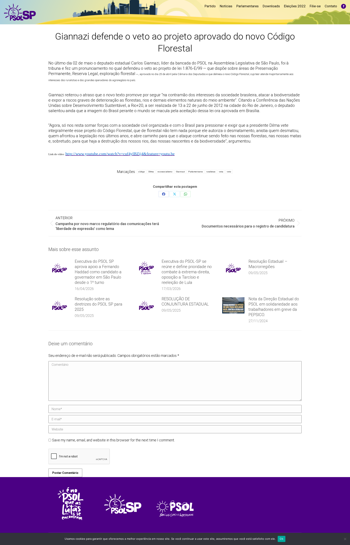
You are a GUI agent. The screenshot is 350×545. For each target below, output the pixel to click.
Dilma (151, 172)
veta (221, 172)
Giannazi (180, 172)
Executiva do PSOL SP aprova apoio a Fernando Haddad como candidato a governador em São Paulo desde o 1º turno (98, 272)
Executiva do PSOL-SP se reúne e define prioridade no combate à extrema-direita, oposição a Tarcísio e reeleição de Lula (187, 272)
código (141, 172)
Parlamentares (195, 172)
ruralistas (210, 172)
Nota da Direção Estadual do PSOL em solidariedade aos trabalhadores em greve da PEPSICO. (274, 306)
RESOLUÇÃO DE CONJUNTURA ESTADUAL (185, 301)
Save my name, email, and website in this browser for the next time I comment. (113, 440)
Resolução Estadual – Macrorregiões (268, 264)
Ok (281, 538)
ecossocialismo (165, 172)
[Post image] (59, 268)
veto (229, 172)
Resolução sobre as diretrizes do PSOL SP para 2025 (98, 304)
